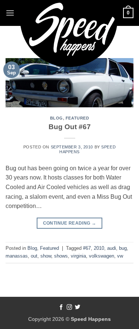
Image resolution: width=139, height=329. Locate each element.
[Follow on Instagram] (69, 307)
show (45, 256)
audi (111, 248)
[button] (10, 13)
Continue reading (69, 223)
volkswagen (101, 256)
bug (123, 248)
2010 (99, 248)
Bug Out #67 (70, 127)
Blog (56, 118)
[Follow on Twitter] (77, 307)
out (34, 256)
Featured (77, 118)
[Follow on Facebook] (61, 307)
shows (61, 256)
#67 (87, 248)
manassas (17, 256)
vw (120, 256)
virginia (78, 256)
